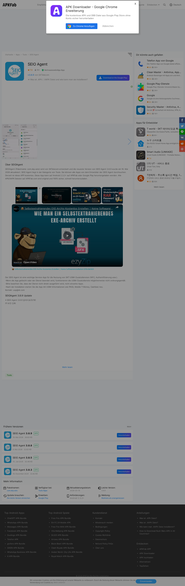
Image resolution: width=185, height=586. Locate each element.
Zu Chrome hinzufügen (84, 26)
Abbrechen (108, 26)
